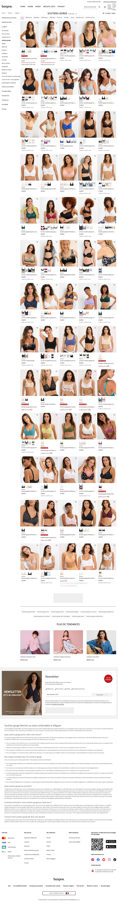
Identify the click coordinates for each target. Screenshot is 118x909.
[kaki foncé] (62, 443)
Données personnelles (58, 704)
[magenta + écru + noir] (42, 227)
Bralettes (36, 17)
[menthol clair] (49, 51)
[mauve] (72, 141)
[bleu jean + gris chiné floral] (91, 184)
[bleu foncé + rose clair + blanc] (46, 227)
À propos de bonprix (74, 838)
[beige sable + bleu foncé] (68, 51)
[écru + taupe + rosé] (52, 227)
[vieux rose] (62, 184)
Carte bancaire (12, 847)
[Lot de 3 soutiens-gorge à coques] (87, 253)
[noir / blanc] (46, 98)
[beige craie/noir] (81, 51)
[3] (31, 46)
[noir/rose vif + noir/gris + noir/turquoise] (100, 141)
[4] (33, 46)
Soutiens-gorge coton (43, 612)
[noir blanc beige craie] (103, 141)
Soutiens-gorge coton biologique (61, 616)
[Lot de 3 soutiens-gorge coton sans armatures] (87, 296)
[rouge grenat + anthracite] (88, 51)
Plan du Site (80, 886)
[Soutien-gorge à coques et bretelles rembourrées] (49, 296)
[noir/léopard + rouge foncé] (88, 98)
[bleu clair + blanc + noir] (91, 270)
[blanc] (26, 51)
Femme (49, 838)
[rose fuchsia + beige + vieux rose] (65, 356)
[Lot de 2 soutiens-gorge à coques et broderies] (49, 253)
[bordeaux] (100, 530)
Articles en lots (90, 17)
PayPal (9, 852)
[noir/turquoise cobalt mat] (65, 270)
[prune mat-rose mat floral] (26, 356)
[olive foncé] (110, 227)
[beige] (26, 184)
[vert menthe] (42, 443)
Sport (72, 17)
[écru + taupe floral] (88, 184)
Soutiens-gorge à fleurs (57, 612)
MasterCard (11, 838)
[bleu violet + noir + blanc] (62, 356)
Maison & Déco (51, 850)
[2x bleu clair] (49, 574)
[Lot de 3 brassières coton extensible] (68, 339)
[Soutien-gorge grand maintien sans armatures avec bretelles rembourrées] (68, 513)
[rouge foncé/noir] (46, 270)
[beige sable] (68, 227)
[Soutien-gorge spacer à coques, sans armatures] (29, 382)
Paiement (26, 846)
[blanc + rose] (100, 51)
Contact (26, 863)
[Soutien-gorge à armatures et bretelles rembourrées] (68, 556)
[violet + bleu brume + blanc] (46, 141)
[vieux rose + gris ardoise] (62, 51)
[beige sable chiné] (100, 356)
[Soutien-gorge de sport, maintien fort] (29, 210)
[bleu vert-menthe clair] (23, 227)
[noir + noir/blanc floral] (23, 356)
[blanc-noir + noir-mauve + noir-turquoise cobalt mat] (88, 270)
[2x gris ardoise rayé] (46, 574)
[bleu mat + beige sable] (42, 98)
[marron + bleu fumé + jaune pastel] (88, 313)
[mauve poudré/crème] (62, 530)
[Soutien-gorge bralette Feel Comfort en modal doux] (106, 469)
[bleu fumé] (46, 530)
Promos (49, 854)
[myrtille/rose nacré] (100, 443)
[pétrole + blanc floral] (84, 184)
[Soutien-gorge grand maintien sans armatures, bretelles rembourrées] (49, 167)
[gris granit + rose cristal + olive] (49, 141)
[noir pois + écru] (84, 98)
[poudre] (113, 227)
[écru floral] (62, 400)
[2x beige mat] (88, 227)
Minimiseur (44, 17)
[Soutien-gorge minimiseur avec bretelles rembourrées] (29, 167)
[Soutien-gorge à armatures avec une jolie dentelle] (49, 382)
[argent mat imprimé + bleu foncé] (81, 98)
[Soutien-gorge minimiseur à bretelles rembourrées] (106, 81)
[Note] (76, 14)
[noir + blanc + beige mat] (81, 270)
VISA (9, 842)
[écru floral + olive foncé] (100, 574)
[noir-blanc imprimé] (23, 530)
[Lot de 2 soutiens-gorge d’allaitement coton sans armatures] (29, 253)
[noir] (23, 51)
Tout (22, 17)
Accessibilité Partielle (20, 886)
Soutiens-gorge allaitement (106, 612)
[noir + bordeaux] (26, 313)
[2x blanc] (33, 98)
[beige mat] (107, 98)
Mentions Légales (68, 886)
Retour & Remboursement (31, 850)
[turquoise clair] (75, 141)
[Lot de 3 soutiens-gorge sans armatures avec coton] (106, 253)
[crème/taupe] (84, 51)
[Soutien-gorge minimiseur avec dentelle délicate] (49, 34)
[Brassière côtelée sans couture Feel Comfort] (106, 339)
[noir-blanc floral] (81, 184)
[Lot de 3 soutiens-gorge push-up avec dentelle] (49, 210)
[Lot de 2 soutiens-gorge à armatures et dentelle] (87, 81)
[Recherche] (99, 7)
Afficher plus (24, 660)
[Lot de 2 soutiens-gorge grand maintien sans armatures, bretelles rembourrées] (68, 34)
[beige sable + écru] (110, 184)
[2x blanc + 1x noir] (56, 227)
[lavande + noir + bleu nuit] (81, 313)
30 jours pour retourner (109, 2)
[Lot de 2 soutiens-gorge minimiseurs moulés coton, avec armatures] (29, 81)
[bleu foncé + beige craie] (84, 356)
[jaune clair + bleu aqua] (30, 141)
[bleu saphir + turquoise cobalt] (113, 51)
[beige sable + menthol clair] (84, 141)
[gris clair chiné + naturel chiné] (26, 270)
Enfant (48, 846)
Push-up (59, 17)
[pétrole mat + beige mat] (23, 443)
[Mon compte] (105, 7)
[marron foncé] (56, 51)
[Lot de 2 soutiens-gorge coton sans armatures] (106, 34)
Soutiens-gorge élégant (72, 612)
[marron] (42, 530)
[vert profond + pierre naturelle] (65, 51)
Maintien (52, 17)
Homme (49, 842)
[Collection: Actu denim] (101, 642)
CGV (9, 886)
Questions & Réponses (30, 838)
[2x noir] (23, 98)
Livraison (26, 842)
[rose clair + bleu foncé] (103, 184)
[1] (27, 46)
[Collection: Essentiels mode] (35, 642)
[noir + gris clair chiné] (103, 51)
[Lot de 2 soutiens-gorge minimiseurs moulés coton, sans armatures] (87, 339)
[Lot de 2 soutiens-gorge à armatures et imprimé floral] (106, 556)
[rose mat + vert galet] (33, 141)
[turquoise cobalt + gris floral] (100, 400)
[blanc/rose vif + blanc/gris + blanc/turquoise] (107, 141)
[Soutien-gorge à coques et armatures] (29, 556)
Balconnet (29, 17)
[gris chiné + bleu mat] (84, 227)
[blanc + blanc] (30, 313)
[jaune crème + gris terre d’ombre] (107, 184)
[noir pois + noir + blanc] (81, 487)
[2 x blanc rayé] (42, 574)
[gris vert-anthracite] (33, 270)
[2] (29, 46)
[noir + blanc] (30, 98)
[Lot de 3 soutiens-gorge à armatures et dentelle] (106, 124)
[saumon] (49, 313)
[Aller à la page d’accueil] (11, 6)
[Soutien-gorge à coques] (68, 124)
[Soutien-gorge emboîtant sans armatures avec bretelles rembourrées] (68, 469)
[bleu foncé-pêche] (62, 313)
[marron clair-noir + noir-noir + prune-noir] (84, 270)
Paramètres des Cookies (53, 886)
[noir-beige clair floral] (62, 270)
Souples (66, 17)
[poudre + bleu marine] (56, 98)
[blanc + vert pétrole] (91, 51)
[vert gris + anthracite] (23, 270)
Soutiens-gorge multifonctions (94, 616)
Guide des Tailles (28, 859)
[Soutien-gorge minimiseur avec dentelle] (68, 296)
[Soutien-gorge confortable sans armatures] (87, 382)
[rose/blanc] (49, 98)
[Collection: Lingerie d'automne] (68, 642)
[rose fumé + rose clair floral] (103, 400)
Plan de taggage (51, 859)
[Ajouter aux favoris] (37, 23)
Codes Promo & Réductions (31, 854)
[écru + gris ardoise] (94, 51)
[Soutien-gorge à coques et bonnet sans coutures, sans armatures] (49, 513)
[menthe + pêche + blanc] (84, 313)
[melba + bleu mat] (23, 141)
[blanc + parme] (49, 270)
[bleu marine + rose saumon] (26, 98)
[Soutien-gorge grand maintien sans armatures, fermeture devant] (87, 556)
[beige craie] (30, 51)
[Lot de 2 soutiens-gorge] (29, 339)
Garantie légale (105, 886)
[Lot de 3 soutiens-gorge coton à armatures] (49, 124)
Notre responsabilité (74, 842)
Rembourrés (80, 17)
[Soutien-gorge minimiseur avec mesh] (68, 210)
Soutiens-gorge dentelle (28, 612)
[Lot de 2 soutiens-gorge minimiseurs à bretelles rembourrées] (87, 34)
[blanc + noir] (72, 51)
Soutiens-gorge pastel (78, 616)
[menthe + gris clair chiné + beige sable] (68, 356)
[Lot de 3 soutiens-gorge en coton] (87, 469)
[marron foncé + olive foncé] (110, 51)
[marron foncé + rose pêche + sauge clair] (42, 141)
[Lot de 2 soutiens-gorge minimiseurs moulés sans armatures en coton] (29, 426)
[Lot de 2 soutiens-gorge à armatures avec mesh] (106, 167)
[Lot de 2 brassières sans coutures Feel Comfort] (49, 339)
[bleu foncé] (65, 98)
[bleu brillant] (62, 141)
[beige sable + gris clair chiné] (30, 443)
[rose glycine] (52, 51)
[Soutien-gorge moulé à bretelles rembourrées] (29, 34)
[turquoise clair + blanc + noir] (49, 227)
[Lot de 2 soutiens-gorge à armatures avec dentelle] (49, 81)
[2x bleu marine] (52, 356)
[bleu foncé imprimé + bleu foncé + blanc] (100, 270)
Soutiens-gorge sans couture (88, 612)
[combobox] (90, 7)
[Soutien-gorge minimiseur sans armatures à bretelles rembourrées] (68, 81)
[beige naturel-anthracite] (52, 98)
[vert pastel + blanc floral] (94, 184)
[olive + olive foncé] (33, 443)
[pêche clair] (62, 574)
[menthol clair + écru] (107, 51)
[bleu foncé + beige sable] (23, 313)
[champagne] (68, 98)
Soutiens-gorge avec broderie (42, 616)
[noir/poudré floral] (42, 400)
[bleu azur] (46, 51)
